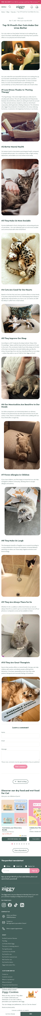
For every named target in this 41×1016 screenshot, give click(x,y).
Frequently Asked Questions (10, 985)
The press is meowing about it (10, 946)
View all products (20, 850)
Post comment (20, 766)
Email (3, 741)
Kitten (8, 866)
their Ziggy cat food (29, 353)
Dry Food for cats (7, 954)
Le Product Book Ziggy (8, 943)
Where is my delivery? (8, 979)
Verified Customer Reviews (9, 938)
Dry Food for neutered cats (9, 957)
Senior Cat (31, 866)
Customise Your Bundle (8, 951)
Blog (8, 12)
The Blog (4, 941)
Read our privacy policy (8, 1007)
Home (3, 12)
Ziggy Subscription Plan (8, 965)
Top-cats (13, 12)
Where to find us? (7, 982)
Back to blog (22, 781)
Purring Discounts (7, 949)
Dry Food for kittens (7, 962)
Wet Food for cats (7, 959)
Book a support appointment (14, 928)
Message (4, 749)
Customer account (7, 977)
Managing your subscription (10, 987)
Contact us (9, 921)
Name (3, 732)
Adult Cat (19, 866)
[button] (4, 7)
